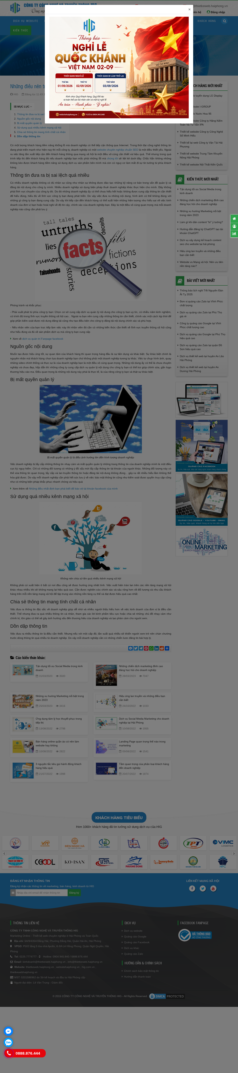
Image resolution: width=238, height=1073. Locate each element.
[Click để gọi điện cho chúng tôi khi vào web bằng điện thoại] (8, 1053)
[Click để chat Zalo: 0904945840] (8, 1042)
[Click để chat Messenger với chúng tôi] (8, 1031)
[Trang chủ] (234, 219)
